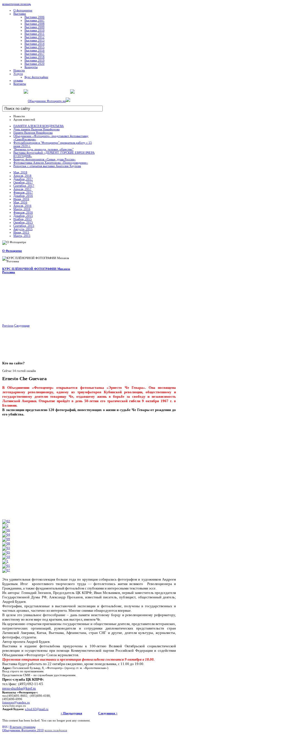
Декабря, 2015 (23, 215)
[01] (6, 565)
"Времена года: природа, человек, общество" (43, 149)
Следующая (22, 325)
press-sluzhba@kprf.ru (19, 688)
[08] (6, 543)
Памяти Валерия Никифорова (33, 132)
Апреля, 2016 (22, 205)
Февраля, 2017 (23, 192)
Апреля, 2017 (22, 189)
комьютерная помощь (16, 4)
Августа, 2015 (23, 229)
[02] (6, 521)
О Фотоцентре (12, 250)
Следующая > (107, 713)
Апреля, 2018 (22, 175)
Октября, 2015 (23, 222)
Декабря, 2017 (23, 179)
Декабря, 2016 (23, 195)
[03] (6, 547)
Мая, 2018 (20, 172)
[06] (6, 530)
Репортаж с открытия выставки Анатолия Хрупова (47, 166)
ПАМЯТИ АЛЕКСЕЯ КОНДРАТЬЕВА (38, 126)
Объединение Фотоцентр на (47, 101)
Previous (7, 325)
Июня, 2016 (21, 199)
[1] (5, 561)
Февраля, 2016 (23, 212)
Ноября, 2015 (22, 219)
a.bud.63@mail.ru (36, 709)
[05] (6, 552)
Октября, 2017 (23, 182)
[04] (6, 534)
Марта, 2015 (21, 235)
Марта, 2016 (21, 209)
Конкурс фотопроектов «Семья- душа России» (44, 159)
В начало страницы (22, 726)
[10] (6, 556)
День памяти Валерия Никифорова (36, 129)
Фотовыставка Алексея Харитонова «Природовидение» (50, 162)
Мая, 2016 (20, 202)
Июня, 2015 (21, 232)
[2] (5, 525)
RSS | (6, 726)
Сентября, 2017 (23, 185)
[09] (6, 539)
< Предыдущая (71, 713)
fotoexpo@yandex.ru (16, 702)
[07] (6, 570)
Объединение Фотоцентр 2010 (23, 730)
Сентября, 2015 (23, 225)
